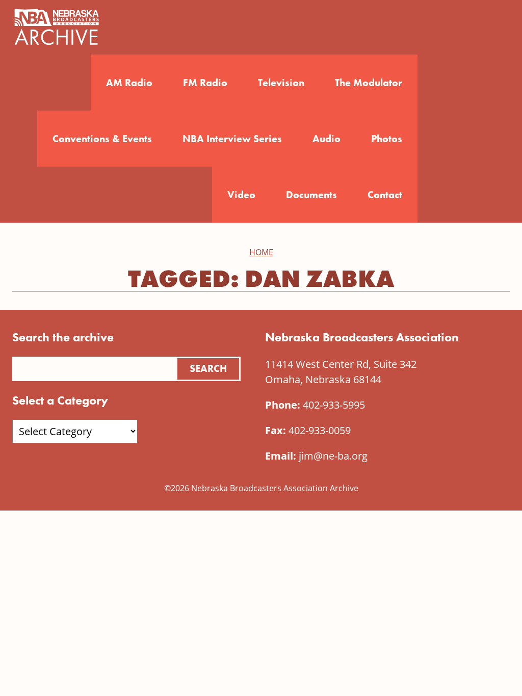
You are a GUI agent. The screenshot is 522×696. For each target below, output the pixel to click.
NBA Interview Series (232, 138)
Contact (385, 194)
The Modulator (368, 82)
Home (261, 252)
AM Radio (129, 82)
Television (281, 82)
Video (241, 194)
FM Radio (205, 82)
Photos (386, 138)
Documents (311, 194)
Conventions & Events (102, 138)
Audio (326, 138)
